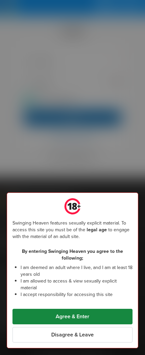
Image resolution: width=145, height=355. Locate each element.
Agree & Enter (72, 316)
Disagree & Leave (72, 334)
